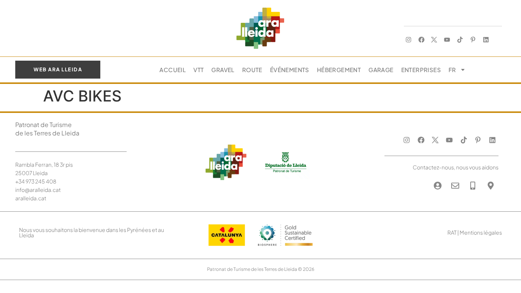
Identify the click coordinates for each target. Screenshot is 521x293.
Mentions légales (481, 232)
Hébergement (339, 69)
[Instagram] (408, 39)
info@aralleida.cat (38, 189)
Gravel (222, 69)
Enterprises (421, 69)
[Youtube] (447, 39)
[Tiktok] (460, 39)
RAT (452, 232)
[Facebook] (421, 39)
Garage (380, 69)
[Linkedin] (485, 39)
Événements (289, 69)
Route (252, 69)
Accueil (172, 69)
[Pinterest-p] (472, 39)
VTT (198, 69)
